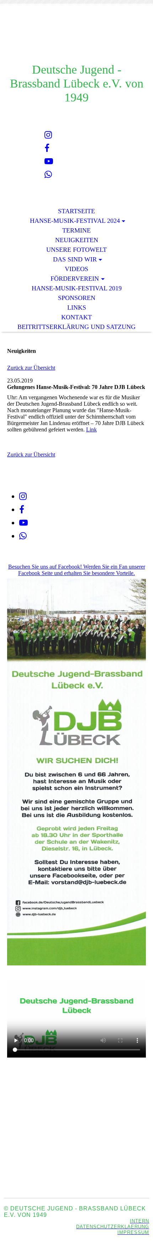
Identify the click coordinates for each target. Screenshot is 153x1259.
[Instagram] (48, 135)
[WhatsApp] (48, 174)
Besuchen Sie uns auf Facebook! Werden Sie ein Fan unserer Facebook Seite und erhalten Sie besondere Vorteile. (76, 570)
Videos (76, 269)
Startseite (76, 211)
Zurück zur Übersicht (31, 368)
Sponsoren (76, 297)
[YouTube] (48, 161)
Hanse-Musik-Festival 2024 (75, 220)
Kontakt (76, 317)
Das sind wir (75, 259)
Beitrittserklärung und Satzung (76, 326)
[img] (76, 38)
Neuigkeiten (76, 240)
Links (76, 307)
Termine (76, 230)
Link (91, 429)
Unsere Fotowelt (76, 249)
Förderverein (75, 278)
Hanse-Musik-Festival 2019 (77, 288)
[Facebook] (46, 148)
